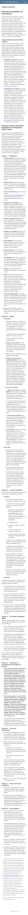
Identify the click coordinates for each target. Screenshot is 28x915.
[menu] (3, 2)
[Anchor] (16, 6)
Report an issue (16, 911)
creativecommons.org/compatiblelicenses (14, 195)
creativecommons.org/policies (10, 875)
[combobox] (24, 2)
